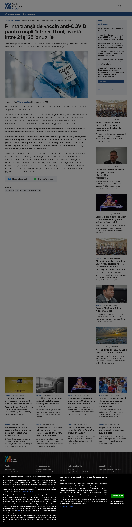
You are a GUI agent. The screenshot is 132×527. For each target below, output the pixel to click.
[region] (66, 500)
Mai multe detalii (28, 491)
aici (19, 510)
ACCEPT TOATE (118, 496)
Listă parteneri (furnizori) (68, 506)
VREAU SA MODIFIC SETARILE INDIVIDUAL (117, 502)
